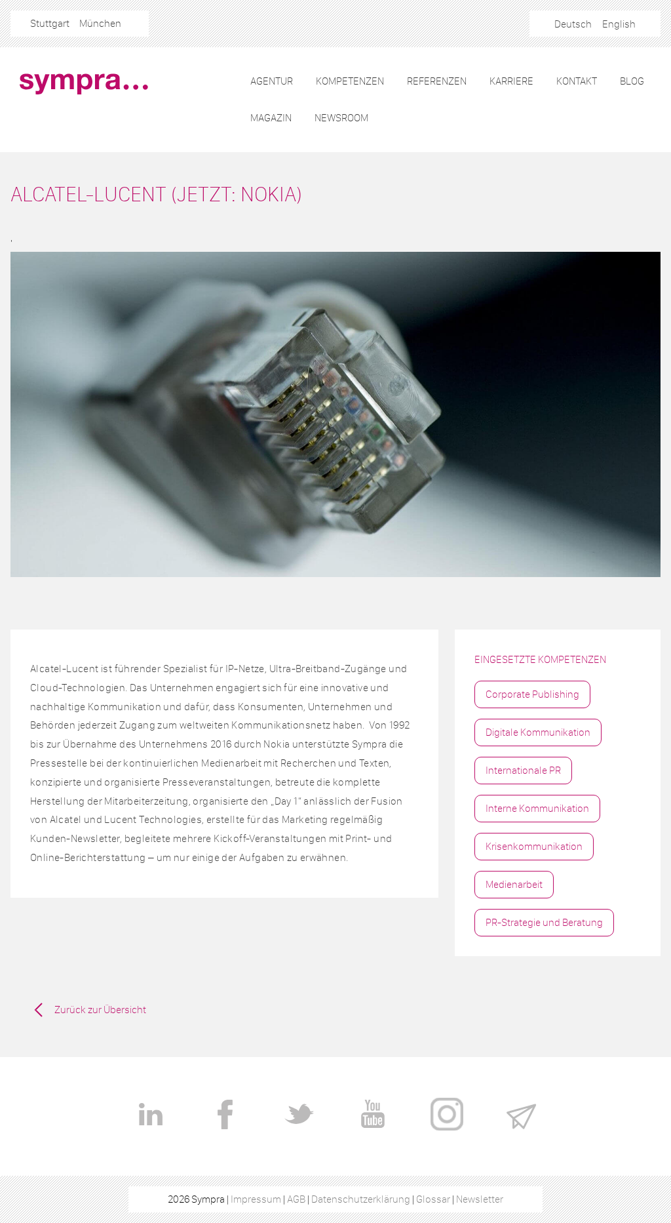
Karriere (511, 81)
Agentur (271, 81)
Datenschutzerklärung (360, 1199)
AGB (296, 1199)
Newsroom (341, 117)
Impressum (256, 1199)
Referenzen (437, 81)
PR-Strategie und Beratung (544, 922)
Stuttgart (49, 23)
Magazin (271, 117)
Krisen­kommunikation (534, 846)
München (100, 23)
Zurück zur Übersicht (100, 1009)
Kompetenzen (350, 81)
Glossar (433, 1199)
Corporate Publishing (532, 694)
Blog (632, 81)
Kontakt (576, 81)
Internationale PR (523, 770)
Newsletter (479, 1199)
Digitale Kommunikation (538, 732)
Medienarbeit (514, 884)
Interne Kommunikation (537, 808)
